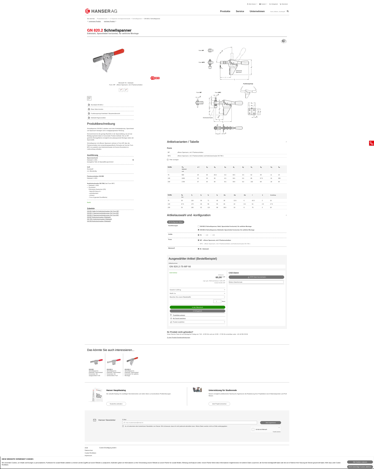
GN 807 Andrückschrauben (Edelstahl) (99, 217)
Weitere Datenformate (235, 282)
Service (240, 11)
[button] (252, 4)
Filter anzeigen (174, 159)
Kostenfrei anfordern (116, 404)
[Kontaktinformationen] (371, 143)
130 (207, 235)
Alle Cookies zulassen (360, 462)
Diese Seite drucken (97, 109)
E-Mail (124, 419)
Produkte (225, 11)
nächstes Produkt (109, 21)
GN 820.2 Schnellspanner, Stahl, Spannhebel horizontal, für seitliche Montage (226, 226)
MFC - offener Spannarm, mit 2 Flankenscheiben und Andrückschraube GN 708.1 (225, 244)
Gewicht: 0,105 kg (175, 290)
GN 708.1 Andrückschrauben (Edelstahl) (99, 219)
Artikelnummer (173, 263)
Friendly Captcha (276, 431)
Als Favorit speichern (179, 318)
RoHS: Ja (173, 293)
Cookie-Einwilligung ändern (107, 448)
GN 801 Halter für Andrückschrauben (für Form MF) (103, 211)
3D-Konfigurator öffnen (176, 222)
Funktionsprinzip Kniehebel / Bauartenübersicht (105, 113)
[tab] (121, 89)
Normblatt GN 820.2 (97, 105)
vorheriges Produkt (95, 21)
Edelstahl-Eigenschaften (98, 118)
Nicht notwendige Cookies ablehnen (360, 467)
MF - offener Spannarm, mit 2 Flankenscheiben (215, 240)
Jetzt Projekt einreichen (219, 404)
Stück (223, 301)
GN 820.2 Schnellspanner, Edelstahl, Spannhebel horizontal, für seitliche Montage (227, 230)
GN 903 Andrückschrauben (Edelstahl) (99, 221)
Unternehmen (257, 11)
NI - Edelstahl (204, 249)
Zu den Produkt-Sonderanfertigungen (178, 337)
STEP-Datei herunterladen (258, 277)
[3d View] (284, 41)
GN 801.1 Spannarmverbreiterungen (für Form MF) (103, 213)
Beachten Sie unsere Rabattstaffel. (180, 297)
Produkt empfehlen (178, 322)
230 (213, 235)
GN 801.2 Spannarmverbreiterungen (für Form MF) (103, 215)
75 (201, 235)
